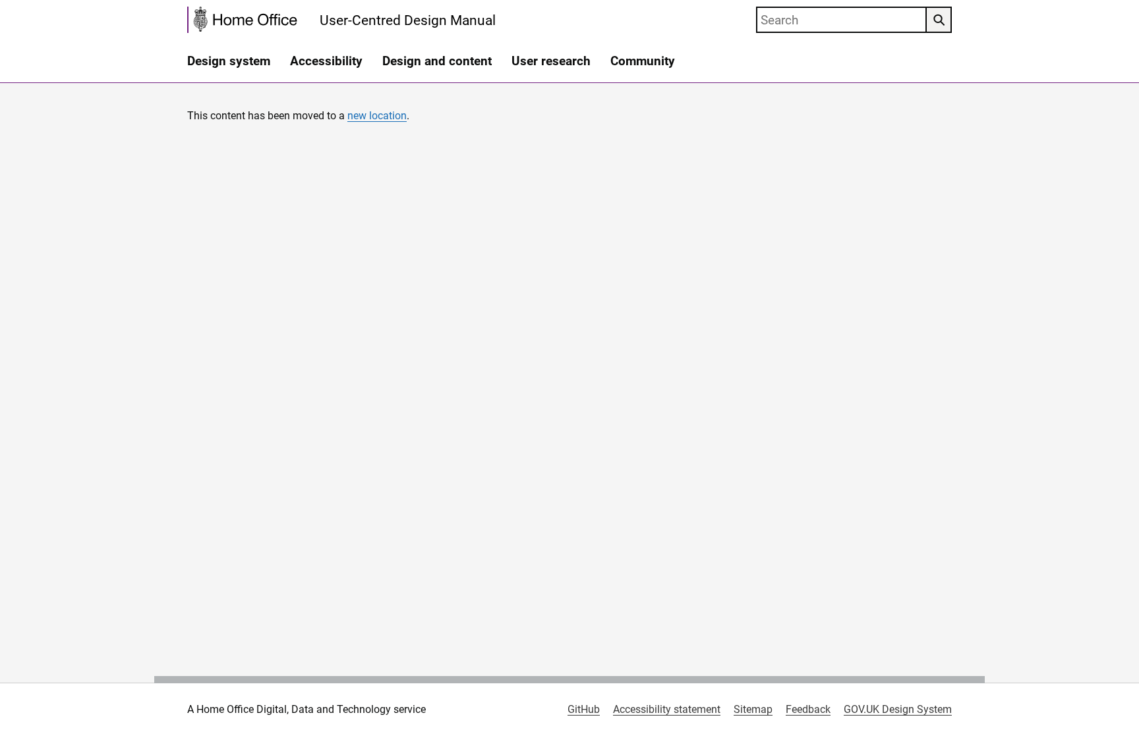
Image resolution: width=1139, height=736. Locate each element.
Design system (228, 61)
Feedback (808, 709)
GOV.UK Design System (898, 709)
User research (551, 61)
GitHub (584, 709)
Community (642, 61)
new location (377, 115)
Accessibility (326, 61)
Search (938, 20)
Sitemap (753, 709)
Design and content (437, 61)
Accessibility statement (666, 709)
